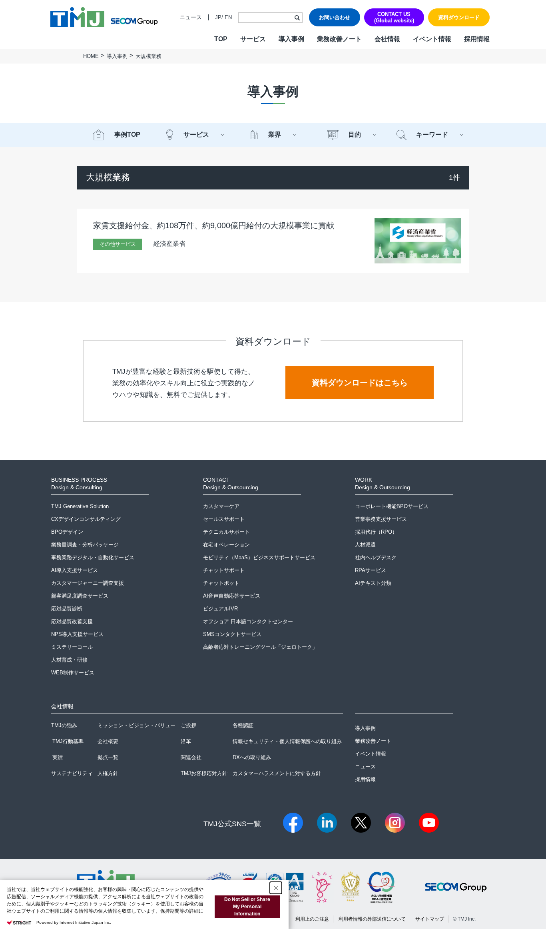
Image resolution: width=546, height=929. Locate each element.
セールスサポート (224, 519)
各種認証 (243, 725)
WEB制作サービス (72, 673)
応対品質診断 (66, 609)
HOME (91, 56)
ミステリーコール (72, 647)
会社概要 (108, 741)
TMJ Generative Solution (80, 506)
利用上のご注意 (312, 919)
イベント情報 (432, 39)
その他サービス (118, 244)
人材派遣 (365, 545)
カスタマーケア (221, 506)
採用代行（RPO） (376, 532)
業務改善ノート (339, 39)
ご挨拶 (188, 725)
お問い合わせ (334, 17)
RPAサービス (370, 570)
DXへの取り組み (252, 757)
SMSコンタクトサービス (232, 634)
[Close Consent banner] (276, 888)
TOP (220, 39)
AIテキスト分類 (373, 583)
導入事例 (291, 39)
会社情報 (387, 39)
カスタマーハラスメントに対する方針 (277, 773)
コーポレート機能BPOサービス (391, 506)
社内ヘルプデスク (376, 557)
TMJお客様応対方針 (204, 773)
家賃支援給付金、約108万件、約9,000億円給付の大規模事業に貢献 (213, 225)
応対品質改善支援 (72, 621)
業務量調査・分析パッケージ (85, 545)
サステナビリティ (72, 773)
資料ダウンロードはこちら (360, 382)
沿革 (186, 741)
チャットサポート (224, 570)
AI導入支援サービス (74, 570)
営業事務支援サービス (381, 519)
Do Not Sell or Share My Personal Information (247, 907)
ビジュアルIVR (220, 609)
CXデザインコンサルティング (86, 519)
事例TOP (127, 134)
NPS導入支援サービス (77, 634)
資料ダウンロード (459, 17)
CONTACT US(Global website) (394, 17)
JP (218, 17)
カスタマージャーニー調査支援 (87, 583)
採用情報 (477, 39)
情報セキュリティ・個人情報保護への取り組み (287, 741)
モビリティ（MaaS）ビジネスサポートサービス (259, 557)
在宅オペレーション (226, 545)
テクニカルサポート (226, 532)
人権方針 (108, 773)
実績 (57, 757)
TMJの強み (64, 725)
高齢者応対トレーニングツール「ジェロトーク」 (260, 647)
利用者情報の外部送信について (372, 919)
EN (228, 17)
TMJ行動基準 (68, 741)
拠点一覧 (108, 757)
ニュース (190, 17)
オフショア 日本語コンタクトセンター (248, 621)
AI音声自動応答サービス (231, 596)
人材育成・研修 (69, 660)
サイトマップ (429, 919)
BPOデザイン (67, 532)
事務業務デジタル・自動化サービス (92, 557)
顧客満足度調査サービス (79, 596)
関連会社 (191, 757)
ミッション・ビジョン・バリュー (136, 725)
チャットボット (221, 583)
